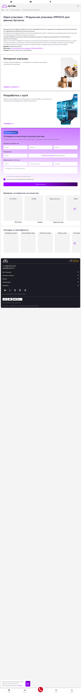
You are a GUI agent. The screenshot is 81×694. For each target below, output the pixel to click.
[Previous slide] (6, 209)
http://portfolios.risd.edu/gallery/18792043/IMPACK (27, 48)
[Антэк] (2, 10)
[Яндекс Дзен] (10, 290)
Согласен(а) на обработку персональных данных (18, 176)
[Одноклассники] (15, 290)
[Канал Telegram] (25, 290)
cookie (20, 685)
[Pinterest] (20, 290)
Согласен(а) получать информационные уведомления (20, 179)
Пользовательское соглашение (12, 302)
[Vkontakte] (5, 290)
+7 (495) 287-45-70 (9, 266)
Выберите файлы (49, 155)
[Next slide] (74, 209)
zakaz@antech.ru (9, 268)
